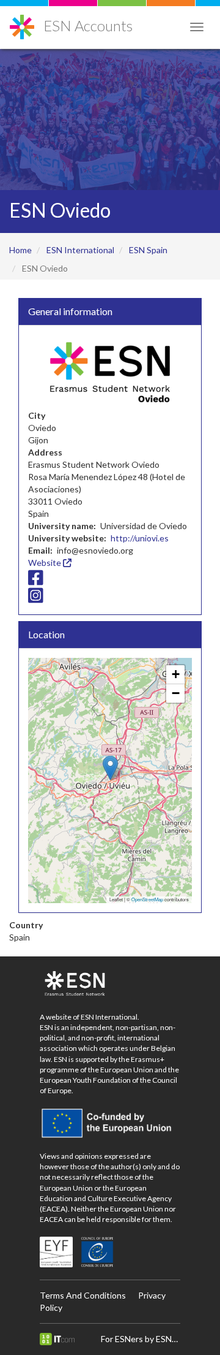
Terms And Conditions (83, 1295)
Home (20, 250)
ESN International (80, 250)
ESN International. (110, 1016)
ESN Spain (148, 250)
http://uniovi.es (140, 538)
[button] (110, 768)
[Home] (22, 22)
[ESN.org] (110, 984)
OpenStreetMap (147, 899)
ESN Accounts (88, 25)
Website (45, 562)
